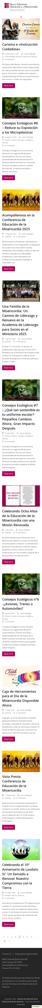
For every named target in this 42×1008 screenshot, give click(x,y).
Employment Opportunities (26, 954)
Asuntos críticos (11, 140)
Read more (8, 85)
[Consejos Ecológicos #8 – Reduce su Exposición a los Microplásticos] (21, 108)
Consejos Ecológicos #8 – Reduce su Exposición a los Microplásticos (20, 128)
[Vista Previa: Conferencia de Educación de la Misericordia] (21, 761)
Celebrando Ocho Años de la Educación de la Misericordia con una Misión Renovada (20, 518)
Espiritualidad (10, 56)
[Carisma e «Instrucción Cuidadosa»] (21, 29)
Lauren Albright (30, 54)
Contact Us (6, 954)
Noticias (19, 56)
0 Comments (9, 59)
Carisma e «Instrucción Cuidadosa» (20, 46)
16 (5, 941)
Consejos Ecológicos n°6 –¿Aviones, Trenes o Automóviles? (20, 604)
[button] (21, 17)
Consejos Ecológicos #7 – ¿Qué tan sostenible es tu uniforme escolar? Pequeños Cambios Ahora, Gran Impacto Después (21, 417)
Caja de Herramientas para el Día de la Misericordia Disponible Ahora (20, 698)
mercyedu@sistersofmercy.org (15, 965)
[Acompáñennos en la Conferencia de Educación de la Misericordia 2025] (21, 200)
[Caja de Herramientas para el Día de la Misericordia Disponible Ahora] (21, 676)
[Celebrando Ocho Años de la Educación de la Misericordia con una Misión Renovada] (21, 495)
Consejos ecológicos (25, 140)
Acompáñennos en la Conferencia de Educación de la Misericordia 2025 (18, 222)
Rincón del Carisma (30, 56)
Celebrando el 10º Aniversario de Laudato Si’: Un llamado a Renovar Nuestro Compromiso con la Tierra (20, 876)
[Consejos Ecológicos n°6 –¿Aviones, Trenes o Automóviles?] (21, 584)
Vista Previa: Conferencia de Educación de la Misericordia (14, 783)
